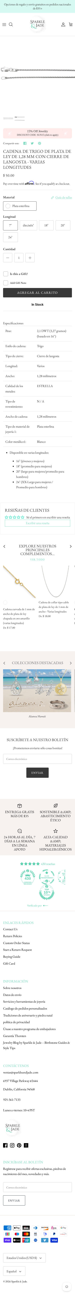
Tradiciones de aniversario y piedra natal (27, 1015)
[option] (37, 73)
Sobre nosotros (12, 988)
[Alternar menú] (4, 24)
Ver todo (37, 559)
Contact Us (10, 929)
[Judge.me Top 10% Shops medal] (46, 892)
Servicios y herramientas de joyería (24, 1001)
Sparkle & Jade (19, 1281)
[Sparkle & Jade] (37, 24)
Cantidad (9, 249)
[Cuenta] (62, 24)
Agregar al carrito (37, 292)
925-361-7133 (11, 1099)
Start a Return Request (17, 949)
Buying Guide (11, 956)
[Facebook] (5, 1145)
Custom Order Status (16, 943)
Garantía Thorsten (14, 1036)
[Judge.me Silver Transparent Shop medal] (46, 877)
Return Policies (12, 936)
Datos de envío (12, 995)
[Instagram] (12, 1145)
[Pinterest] (19, 1145)
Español (12, 1271)
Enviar (37, 773)
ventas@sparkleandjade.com (20, 1072)
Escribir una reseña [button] (37, 523)
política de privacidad (16, 1022)
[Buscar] (12, 24)
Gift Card (9, 963)
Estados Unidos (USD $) (22, 1258)
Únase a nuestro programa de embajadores (29, 1029)
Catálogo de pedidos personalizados (25, 1008)
